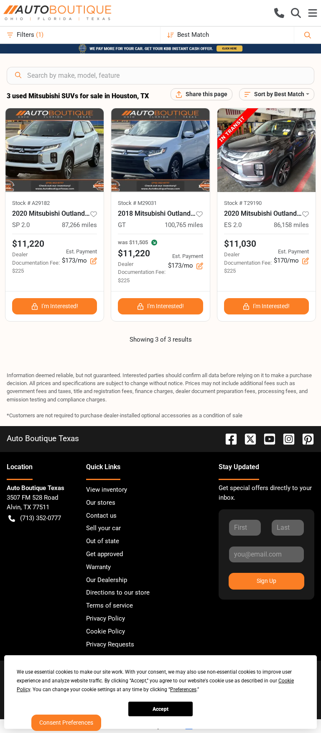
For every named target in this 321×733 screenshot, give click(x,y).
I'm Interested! (59, 306)
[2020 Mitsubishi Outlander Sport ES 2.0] (266, 150)
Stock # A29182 (31, 203)
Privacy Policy (105, 618)
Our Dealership (106, 580)
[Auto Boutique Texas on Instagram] (285, 438)
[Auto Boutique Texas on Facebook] (227, 438)
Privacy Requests (110, 644)
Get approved (104, 554)
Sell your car (103, 528)
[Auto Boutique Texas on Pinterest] (304, 438)
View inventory (106, 489)
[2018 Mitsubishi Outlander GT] (160, 150)
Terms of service (109, 605)
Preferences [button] (183, 689)
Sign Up (266, 580)
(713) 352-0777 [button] (40, 518)
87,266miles (79, 225)
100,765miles (184, 225)
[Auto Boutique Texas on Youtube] (266, 438)
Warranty (98, 567)
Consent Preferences (66, 722)
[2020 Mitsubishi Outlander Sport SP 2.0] (54, 150)
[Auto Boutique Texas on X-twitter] (247, 438)
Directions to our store (118, 592)
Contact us (101, 515)
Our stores (100, 502)
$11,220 (28, 244)
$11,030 (240, 244)
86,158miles (291, 225)
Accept (160, 709)
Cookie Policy (105, 631)
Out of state (102, 541)
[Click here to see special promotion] (160, 48)
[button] (279, 13)
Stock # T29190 (243, 203)
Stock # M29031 (137, 203)
